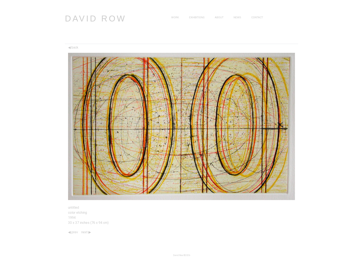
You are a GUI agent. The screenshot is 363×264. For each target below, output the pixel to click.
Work (175, 17)
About (219, 17)
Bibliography (224, 31)
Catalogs (240, 31)
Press (238, 22)
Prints (175, 31)
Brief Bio (220, 22)
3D (173, 36)
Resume (220, 27)
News (237, 17)
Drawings (178, 27)
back (74, 47)
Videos (238, 27)
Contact (257, 17)
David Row (95, 18)
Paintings (177, 22)
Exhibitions (197, 17)
